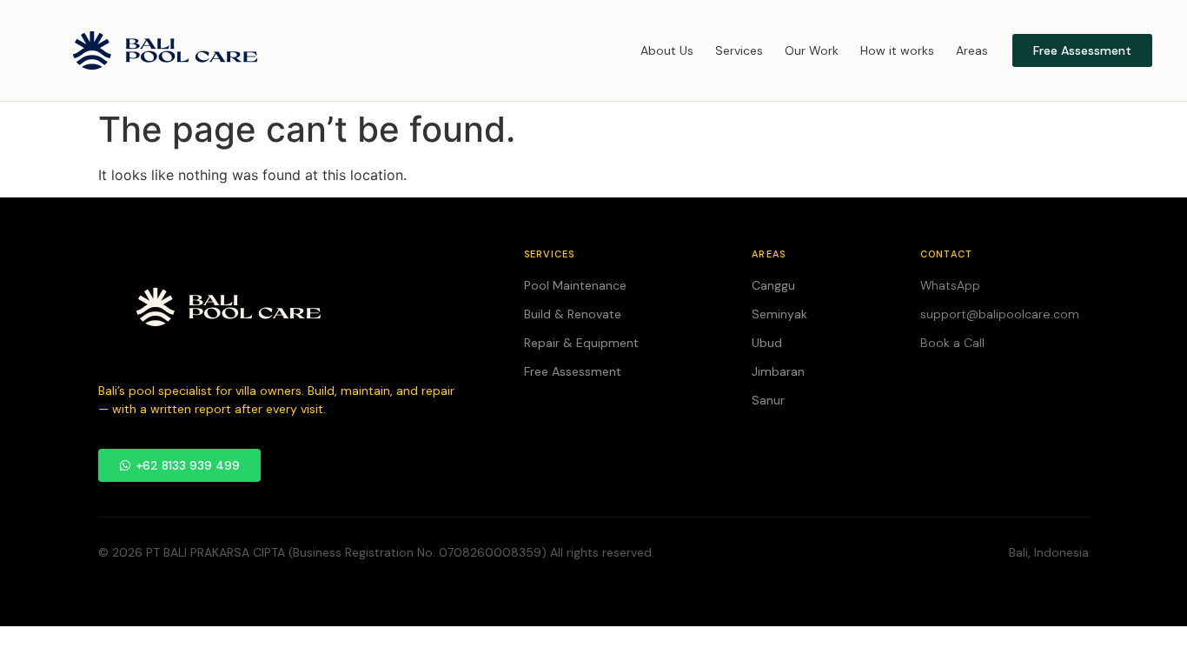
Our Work (812, 50)
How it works (897, 50)
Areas (972, 50)
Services (739, 50)
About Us (666, 50)
